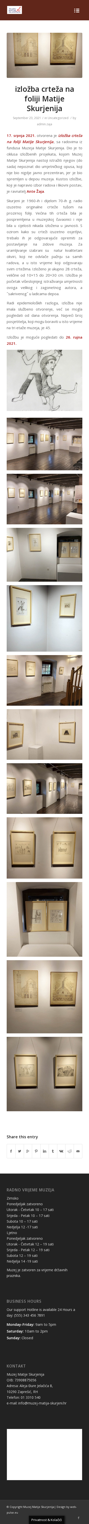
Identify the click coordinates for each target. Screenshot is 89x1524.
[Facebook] (78, 1518)
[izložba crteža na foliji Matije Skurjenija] (44, 55)
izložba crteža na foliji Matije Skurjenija (44, 98)
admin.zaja (44, 124)
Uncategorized (58, 118)
